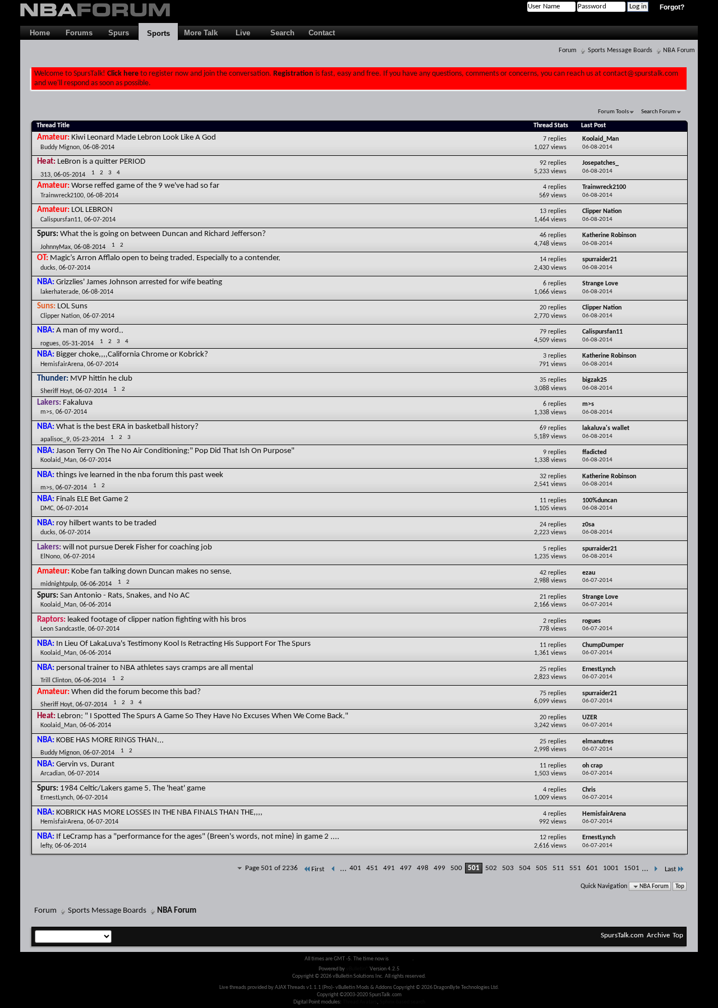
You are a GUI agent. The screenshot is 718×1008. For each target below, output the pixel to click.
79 (543, 332)
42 (543, 573)
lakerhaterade (59, 292)
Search (282, 33)
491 (389, 868)
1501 (631, 868)
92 (543, 163)
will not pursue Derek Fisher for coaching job (137, 547)
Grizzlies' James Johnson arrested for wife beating (139, 282)
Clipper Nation (60, 316)
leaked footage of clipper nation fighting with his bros (156, 620)
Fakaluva (78, 403)
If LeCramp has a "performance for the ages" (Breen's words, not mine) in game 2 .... (197, 837)
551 (575, 868)
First (317, 869)
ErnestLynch (56, 797)
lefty (46, 846)
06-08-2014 (98, 147)
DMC (46, 508)
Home (40, 33)
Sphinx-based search (402, 1002)
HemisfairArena (62, 364)
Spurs (118, 33)
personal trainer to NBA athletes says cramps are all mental (154, 668)
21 (543, 597)
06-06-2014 (96, 584)
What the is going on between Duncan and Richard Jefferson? (163, 234)
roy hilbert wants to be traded (106, 523)
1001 (611, 868)
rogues (49, 343)
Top (679, 887)
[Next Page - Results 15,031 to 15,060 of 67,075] (655, 869)
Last (670, 869)
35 (543, 380)
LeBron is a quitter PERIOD (101, 162)
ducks (48, 268)
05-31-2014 (78, 343)
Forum (568, 50)
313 (45, 175)
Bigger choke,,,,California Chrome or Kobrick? (132, 354)
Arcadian (52, 773)
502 (491, 868)
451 (372, 868)
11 (543, 500)
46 (543, 235)
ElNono (50, 556)
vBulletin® (357, 969)
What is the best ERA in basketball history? (127, 427)
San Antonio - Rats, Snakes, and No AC (125, 595)
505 (541, 868)
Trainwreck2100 (62, 195)
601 (592, 868)
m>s (46, 412)
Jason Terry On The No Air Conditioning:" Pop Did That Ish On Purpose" (175, 451)
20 (543, 307)
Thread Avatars (360, 1002)
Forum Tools (613, 112)
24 (543, 524)
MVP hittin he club (101, 378)
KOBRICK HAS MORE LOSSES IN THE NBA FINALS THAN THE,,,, (159, 812)
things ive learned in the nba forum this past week (139, 475)
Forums (79, 33)
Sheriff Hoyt (56, 391)
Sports (158, 33)
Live (243, 33)
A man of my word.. (89, 330)
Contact (322, 33)
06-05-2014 (69, 175)
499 (439, 868)
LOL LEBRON (92, 210)
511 (558, 868)
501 (474, 868)
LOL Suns (72, 306)
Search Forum (658, 112)
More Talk (201, 33)
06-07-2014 (100, 219)
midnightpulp (58, 584)
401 (355, 868)
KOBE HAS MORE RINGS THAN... (110, 740)
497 (406, 868)
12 (543, 837)
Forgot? (672, 7)
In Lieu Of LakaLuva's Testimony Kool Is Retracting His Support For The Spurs (183, 644)
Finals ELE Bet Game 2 (92, 499)
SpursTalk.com (622, 935)
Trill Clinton (55, 680)
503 (508, 868)
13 (543, 211)
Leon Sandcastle (62, 629)
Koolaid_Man (58, 460)
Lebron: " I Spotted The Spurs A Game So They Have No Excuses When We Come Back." (202, 716)
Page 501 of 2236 (271, 868)
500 (456, 868)
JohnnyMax (55, 247)
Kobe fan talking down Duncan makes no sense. (151, 571)
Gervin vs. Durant (85, 764)
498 (423, 868)
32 (543, 476)
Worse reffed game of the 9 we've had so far (145, 186)
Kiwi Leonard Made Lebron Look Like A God (143, 137)
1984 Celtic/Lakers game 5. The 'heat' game (132, 788)
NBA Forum (679, 50)
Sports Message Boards (620, 50)
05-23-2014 (88, 439)
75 (543, 693)
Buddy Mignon (60, 147)
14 (543, 259)
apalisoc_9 (55, 439)
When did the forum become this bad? (136, 692)
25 (543, 669)
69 (543, 428)
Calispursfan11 (60, 219)
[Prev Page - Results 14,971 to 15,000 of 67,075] (333, 869)
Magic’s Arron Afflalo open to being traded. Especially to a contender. (165, 258)
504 (525, 868)
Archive (658, 935)
